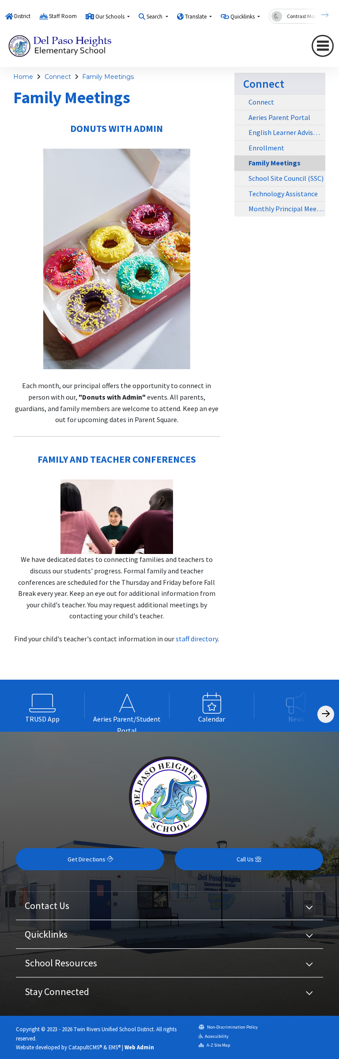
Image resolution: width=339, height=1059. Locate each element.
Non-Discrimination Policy (232, 1027)
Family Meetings (108, 77)
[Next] (318, 15)
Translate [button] (196, 16)
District (22, 16)
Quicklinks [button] (243, 16)
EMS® (115, 1047)
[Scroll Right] (326, 714)
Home (23, 77)
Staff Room (63, 16)
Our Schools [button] (110, 16)
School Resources (61, 963)
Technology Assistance (283, 193)
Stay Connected (57, 991)
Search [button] (155, 16)
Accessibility (217, 1036)
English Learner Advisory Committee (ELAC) (287, 132)
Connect (58, 77)
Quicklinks (46, 934)
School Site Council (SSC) (286, 178)
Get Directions (87, 859)
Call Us (246, 859)
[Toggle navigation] (323, 46)
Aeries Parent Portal (279, 117)
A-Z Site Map (218, 1045)
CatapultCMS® (85, 1047)
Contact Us (47, 905)
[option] (42, 706)
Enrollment (266, 147)
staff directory (197, 638)
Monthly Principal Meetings (287, 208)
